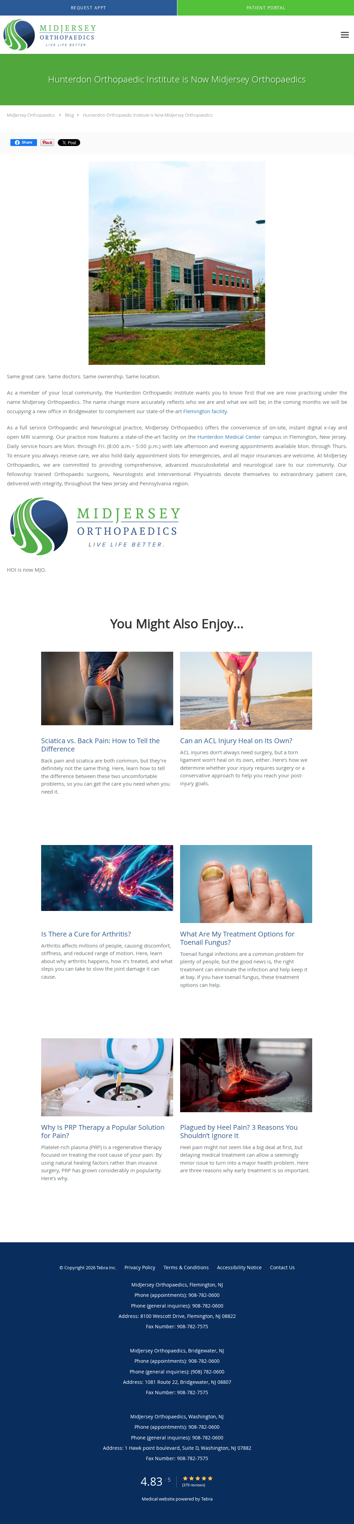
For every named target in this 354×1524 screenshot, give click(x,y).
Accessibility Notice (239, 1267)
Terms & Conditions (186, 1267)
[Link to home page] (48, 35)
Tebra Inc (105, 1267)
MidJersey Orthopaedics (31, 115)
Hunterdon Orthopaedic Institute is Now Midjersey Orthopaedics (148, 115)
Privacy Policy (139, 1267)
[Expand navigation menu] (345, 35)
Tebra (207, 1499)
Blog (69, 115)
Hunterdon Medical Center (229, 436)
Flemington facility (205, 411)
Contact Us (282, 1267)
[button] (88, 8)
